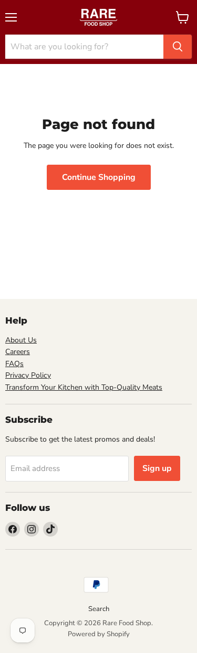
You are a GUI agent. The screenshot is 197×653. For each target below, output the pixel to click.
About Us (21, 340)
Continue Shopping (99, 177)
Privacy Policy (28, 375)
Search (98, 609)
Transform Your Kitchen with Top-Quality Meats (83, 387)
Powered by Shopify (99, 634)
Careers (17, 352)
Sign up (157, 468)
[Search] (177, 47)
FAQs (14, 364)
